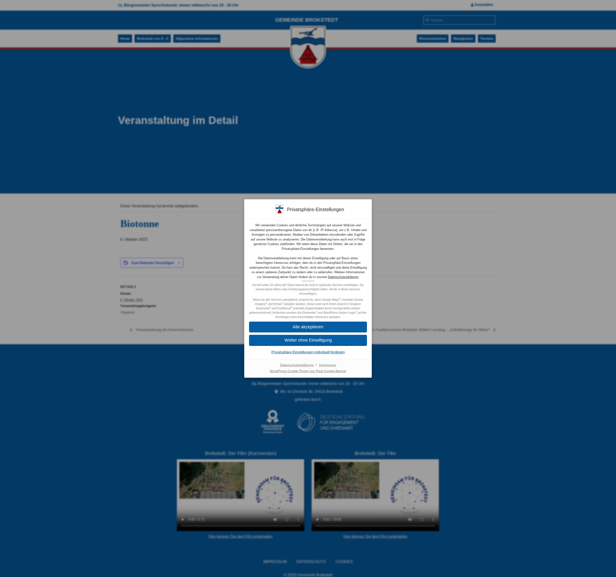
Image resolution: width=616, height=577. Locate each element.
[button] (308, 340)
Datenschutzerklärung (343, 277)
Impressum (327, 365)
